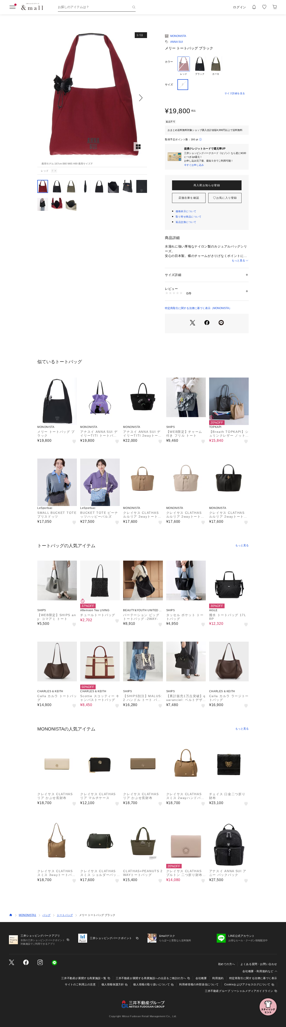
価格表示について (186, 211)
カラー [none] (169, 61)
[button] (92, 98)
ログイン (239, 7)
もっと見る (238, 260)
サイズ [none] (169, 84)
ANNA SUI (176, 41)
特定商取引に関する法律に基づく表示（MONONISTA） (198, 308)
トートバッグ (65, 915)
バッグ (46, 915)
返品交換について (186, 222)
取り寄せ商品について (189, 216)
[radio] (183, 66)
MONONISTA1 (27, 915)
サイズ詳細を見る (235, 93)
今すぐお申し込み (194, 165)
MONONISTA (178, 36)
